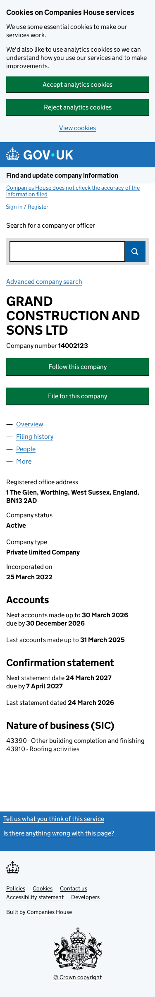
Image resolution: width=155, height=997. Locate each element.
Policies (15, 888)
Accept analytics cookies (77, 84)
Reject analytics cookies (78, 107)
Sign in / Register (27, 206)
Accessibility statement (35, 897)
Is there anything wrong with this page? (58, 833)
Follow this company (77, 367)
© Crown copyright (77, 977)
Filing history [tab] (34, 436)
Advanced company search (44, 282)
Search (135, 251)
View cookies (77, 128)
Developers (85, 897)
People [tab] (26, 449)
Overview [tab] (29, 424)
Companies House (49, 912)
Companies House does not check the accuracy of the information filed (73, 191)
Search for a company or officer (50, 225)
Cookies (42, 888)
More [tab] (23, 461)
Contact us (73, 888)
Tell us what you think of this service (53, 819)
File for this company (77, 396)
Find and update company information (62, 175)
